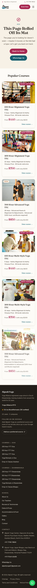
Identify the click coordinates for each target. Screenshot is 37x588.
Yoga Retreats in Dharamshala (12, 483)
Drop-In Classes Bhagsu (10, 487)
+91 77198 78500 (30, 1)
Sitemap (5, 579)
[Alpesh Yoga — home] (5, 7)
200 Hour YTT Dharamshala (11, 472)
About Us (5, 497)
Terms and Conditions (10, 583)
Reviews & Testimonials (10, 504)
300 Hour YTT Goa (8, 454)
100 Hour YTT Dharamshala (11, 475)
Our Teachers (6, 501)
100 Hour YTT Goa (8, 450)
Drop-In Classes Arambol (10, 462)
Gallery (4, 516)
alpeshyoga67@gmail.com (11, 566)
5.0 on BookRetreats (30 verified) (16, 410)
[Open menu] (33, 7)
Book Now (24, 7)
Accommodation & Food (10, 512)
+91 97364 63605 (11, 557)
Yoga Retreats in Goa (9, 458)
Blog (3, 520)
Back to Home (18, 51)
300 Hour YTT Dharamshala (11, 479)
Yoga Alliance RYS (9, 405)
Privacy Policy (15, 579)
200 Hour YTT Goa (8, 446)
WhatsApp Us (18, 58)
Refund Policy (25, 583)
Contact (5, 523)
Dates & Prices (7, 508)
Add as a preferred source (13, 432)
